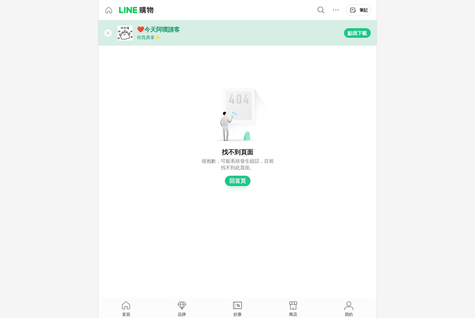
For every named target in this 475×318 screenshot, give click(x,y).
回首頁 (237, 180)
